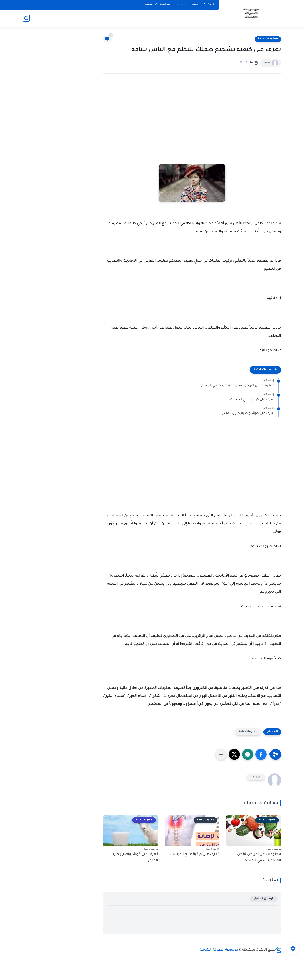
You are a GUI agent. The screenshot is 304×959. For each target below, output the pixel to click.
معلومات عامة (268, 39)
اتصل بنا (181, 4)
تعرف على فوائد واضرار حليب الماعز (248, 413)
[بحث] (26, 18)
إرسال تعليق (263, 898)
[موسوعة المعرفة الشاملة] (251, 13)
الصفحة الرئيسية (203, 4)
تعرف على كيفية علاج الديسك (252, 400)
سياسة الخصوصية (157, 4)
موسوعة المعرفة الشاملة (219, 950)
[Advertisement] (192, 116)
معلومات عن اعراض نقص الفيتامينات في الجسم (237, 386)
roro (267, 63)
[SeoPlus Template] (278, 950)
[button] (261, 754)
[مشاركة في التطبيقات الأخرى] (221, 754)
